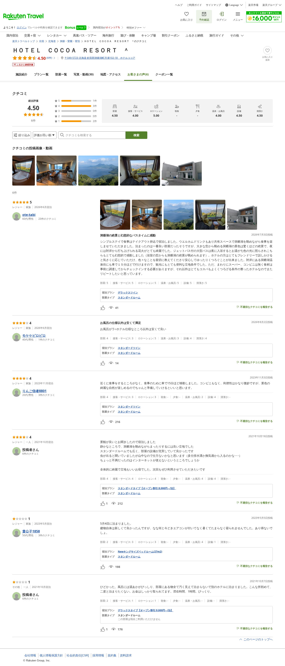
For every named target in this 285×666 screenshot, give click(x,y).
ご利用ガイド (194, 5)
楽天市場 (253, 5)
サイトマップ (213, 5)
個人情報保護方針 (51, 655)
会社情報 (30, 655)
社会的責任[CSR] (78, 655)
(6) (138, 74)
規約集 (112, 655)
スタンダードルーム (129, 297)
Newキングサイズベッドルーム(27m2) (140, 551)
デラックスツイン (128, 292)
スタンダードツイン (129, 348)
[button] (23, 171)
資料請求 (126, 655)
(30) (84, 74)
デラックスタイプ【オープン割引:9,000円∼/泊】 (145, 610)
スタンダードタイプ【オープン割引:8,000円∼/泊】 (147, 488)
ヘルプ (179, 5)
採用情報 (98, 655)
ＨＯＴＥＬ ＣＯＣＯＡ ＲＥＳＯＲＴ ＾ (70, 50)
